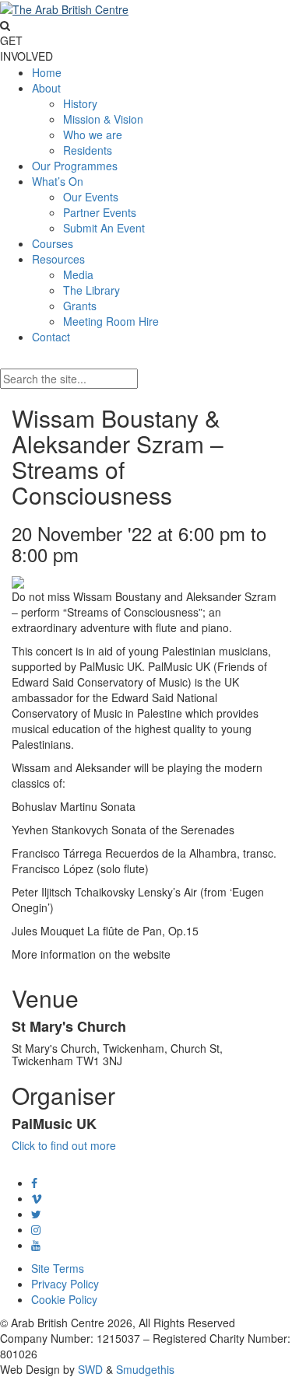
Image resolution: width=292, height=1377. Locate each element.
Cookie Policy (64, 1299)
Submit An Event (104, 228)
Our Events (90, 196)
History (80, 103)
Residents (87, 150)
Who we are (92, 134)
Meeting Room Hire (111, 321)
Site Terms (57, 1268)
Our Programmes (75, 165)
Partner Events (99, 212)
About (46, 88)
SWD (90, 1369)
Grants (80, 305)
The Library (91, 290)
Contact (51, 336)
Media (78, 274)
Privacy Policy (65, 1283)
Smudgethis (145, 1369)
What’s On (57, 181)
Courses (52, 243)
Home (47, 72)
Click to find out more (64, 1145)
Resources (58, 259)
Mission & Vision (103, 119)
